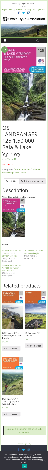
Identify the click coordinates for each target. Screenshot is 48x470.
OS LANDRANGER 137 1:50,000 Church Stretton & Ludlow (11, 253)
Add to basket (11, 348)
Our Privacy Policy (24, 443)
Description (11, 181)
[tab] (11, 181)
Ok (25, 466)
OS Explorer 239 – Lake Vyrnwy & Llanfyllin (33, 251)
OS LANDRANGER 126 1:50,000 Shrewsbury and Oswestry (11, 268)
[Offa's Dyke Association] (24, 30)
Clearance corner (22, 169)
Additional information (32, 181)
